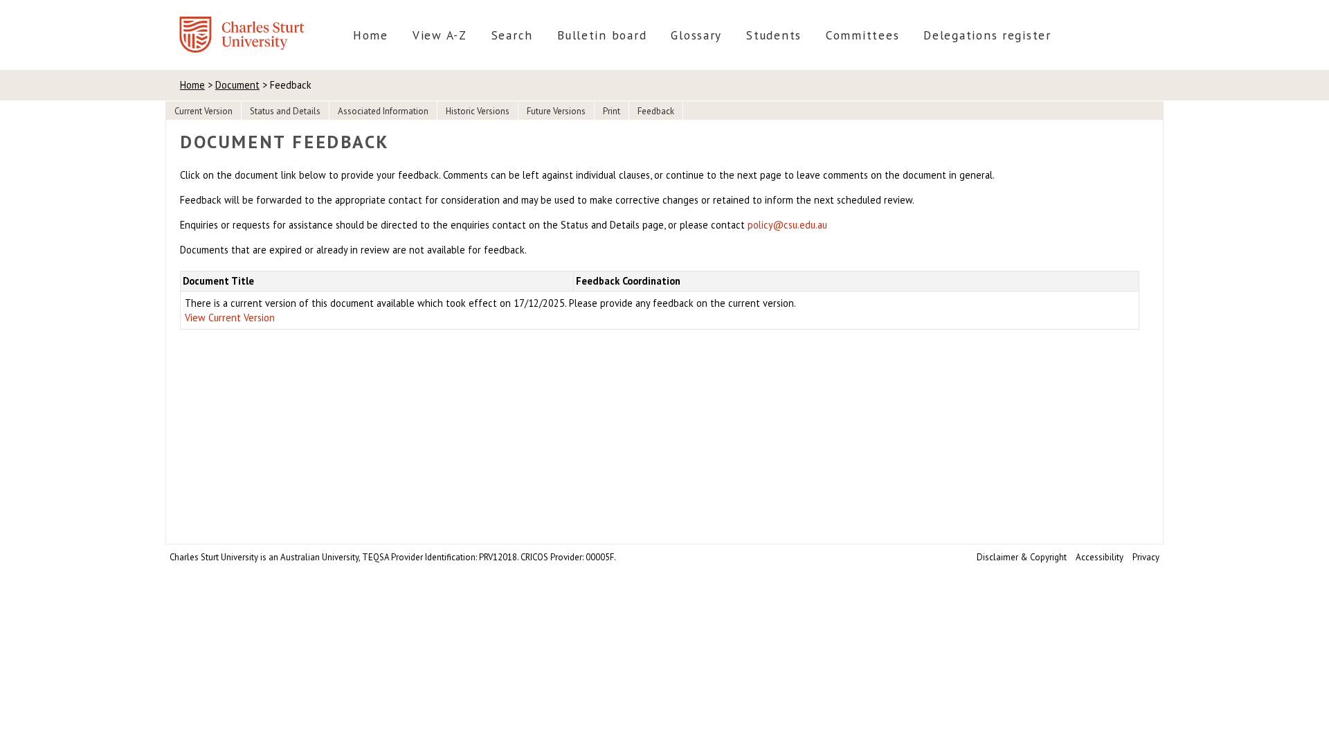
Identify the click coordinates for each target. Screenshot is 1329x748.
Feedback (656, 111)
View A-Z (440, 35)
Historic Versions (477, 111)
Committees (862, 35)
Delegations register (987, 35)
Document (237, 84)
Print (611, 111)
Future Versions (556, 111)
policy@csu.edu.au (787, 224)
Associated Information (383, 111)
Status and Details (285, 111)
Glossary (696, 35)
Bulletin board (602, 35)
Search (512, 35)
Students (774, 35)
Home (370, 35)
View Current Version (230, 317)
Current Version (203, 111)
